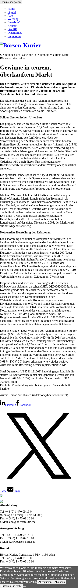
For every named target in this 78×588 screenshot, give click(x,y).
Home (11, 8)
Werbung (13, 19)
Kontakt (12, 25)
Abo (10, 15)
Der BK (12, 29)
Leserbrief (14, 22)
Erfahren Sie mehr (11, 586)
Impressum (14, 36)
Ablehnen (60, 582)
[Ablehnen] (24, 586)
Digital (12, 12)
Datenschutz (15, 32)
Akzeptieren (44, 582)
